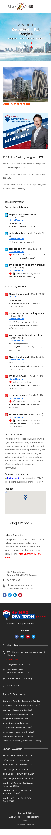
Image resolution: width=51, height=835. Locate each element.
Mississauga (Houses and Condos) (18, 732)
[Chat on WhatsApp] (3, 832)
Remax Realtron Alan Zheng (19, 678)
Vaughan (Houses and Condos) (17, 718)
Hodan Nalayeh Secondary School (27, 313)
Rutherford (13, 478)
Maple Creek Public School (23, 214)
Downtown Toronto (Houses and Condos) (22, 701)
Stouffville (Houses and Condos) (17, 727)
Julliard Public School (20, 233)
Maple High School (19, 294)
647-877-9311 (13, 580)
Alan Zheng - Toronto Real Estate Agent (25, 818)
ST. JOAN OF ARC (18, 376)
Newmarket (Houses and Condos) (18, 736)
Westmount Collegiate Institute (25, 335)
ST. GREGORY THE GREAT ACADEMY (27, 265)
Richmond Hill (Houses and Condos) (19, 714)
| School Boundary (16, 220)
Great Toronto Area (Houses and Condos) (22, 740)
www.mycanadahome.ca (18, 672)
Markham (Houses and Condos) (17, 710)
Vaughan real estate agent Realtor (24, 554)
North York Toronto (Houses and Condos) (21, 705)
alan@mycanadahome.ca (19, 585)
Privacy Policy (13, 685)
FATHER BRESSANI (18, 414)
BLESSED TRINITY (17, 249)
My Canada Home (15, 669)
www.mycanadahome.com (20, 588)
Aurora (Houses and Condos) (16, 723)
